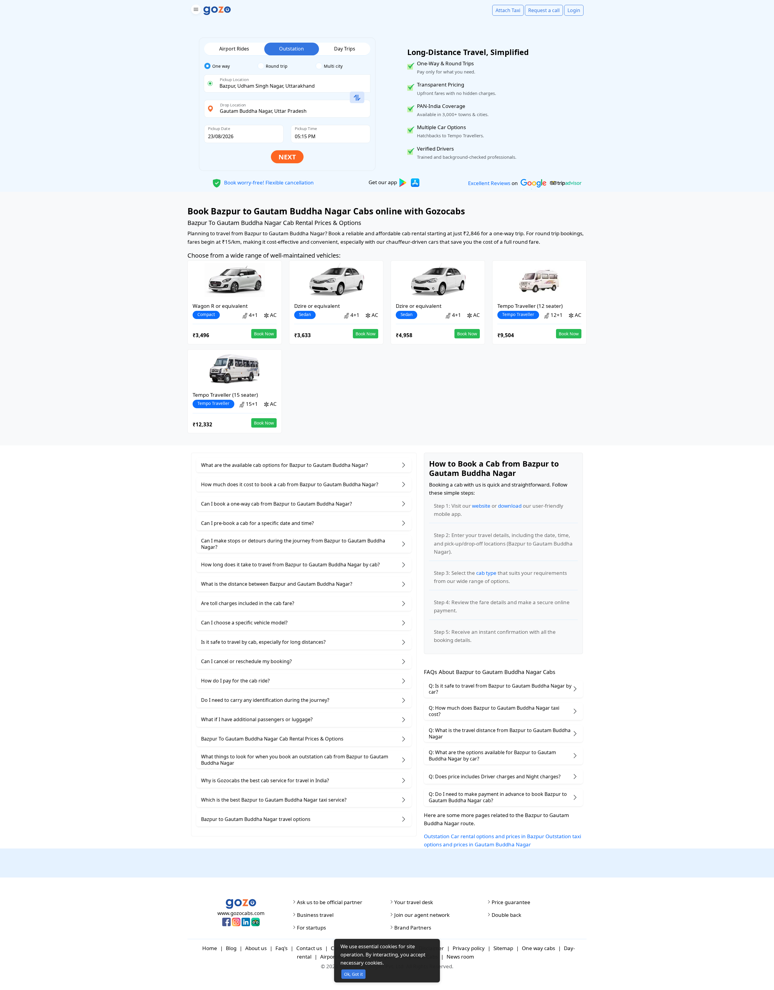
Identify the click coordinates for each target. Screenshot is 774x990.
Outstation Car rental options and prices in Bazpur (484, 836)
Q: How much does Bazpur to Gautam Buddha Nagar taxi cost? (494, 711)
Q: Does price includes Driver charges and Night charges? (495, 776)
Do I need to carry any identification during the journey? (265, 700)
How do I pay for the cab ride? (235, 680)
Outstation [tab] (291, 48)
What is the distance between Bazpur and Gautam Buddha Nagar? (276, 584)
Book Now (264, 334)
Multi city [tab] (333, 66)
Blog (231, 948)
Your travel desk (413, 902)
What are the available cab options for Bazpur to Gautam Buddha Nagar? (284, 465)
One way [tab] (221, 66)
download (510, 505)
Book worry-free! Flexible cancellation (268, 182)
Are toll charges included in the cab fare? (247, 603)
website (481, 505)
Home (209, 948)
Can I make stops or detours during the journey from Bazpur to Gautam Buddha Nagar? (293, 543)
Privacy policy (469, 948)
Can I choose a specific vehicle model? (244, 622)
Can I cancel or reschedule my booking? (246, 661)
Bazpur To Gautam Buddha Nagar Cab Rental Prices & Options (272, 738)
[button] (195, 10)
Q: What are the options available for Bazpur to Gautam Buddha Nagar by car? (492, 755)
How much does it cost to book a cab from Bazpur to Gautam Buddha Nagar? (289, 484)
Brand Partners (412, 927)
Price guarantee (511, 902)
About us (256, 948)
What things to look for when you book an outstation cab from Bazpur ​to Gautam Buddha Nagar (294, 759)
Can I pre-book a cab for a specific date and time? (257, 523)
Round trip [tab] (277, 66)
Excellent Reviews (489, 183)
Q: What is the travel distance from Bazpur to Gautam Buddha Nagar (500, 733)
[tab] (231, 66)
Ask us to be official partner (329, 902)
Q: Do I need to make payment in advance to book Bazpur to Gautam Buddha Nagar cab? (498, 797)
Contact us (309, 948)
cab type (486, 572)
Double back (506, 915)
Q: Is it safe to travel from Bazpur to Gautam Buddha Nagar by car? (500, 688)
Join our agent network (422, 915)
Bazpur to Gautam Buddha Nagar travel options (256, 819)
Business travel (315, 915)
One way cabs (538, 948)
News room (460, 956)
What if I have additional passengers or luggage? (257, 719)
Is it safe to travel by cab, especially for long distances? (263, 642)
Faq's (281, 948)
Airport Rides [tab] (234, 48)
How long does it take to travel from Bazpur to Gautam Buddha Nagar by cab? (290, 564)
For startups (311, 927)
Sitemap (503, 948)
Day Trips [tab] (344, 48)
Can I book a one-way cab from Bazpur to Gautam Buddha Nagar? (276, 503)
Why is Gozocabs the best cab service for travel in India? (265, 780)
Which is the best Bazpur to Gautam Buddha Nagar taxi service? (273, 799)
